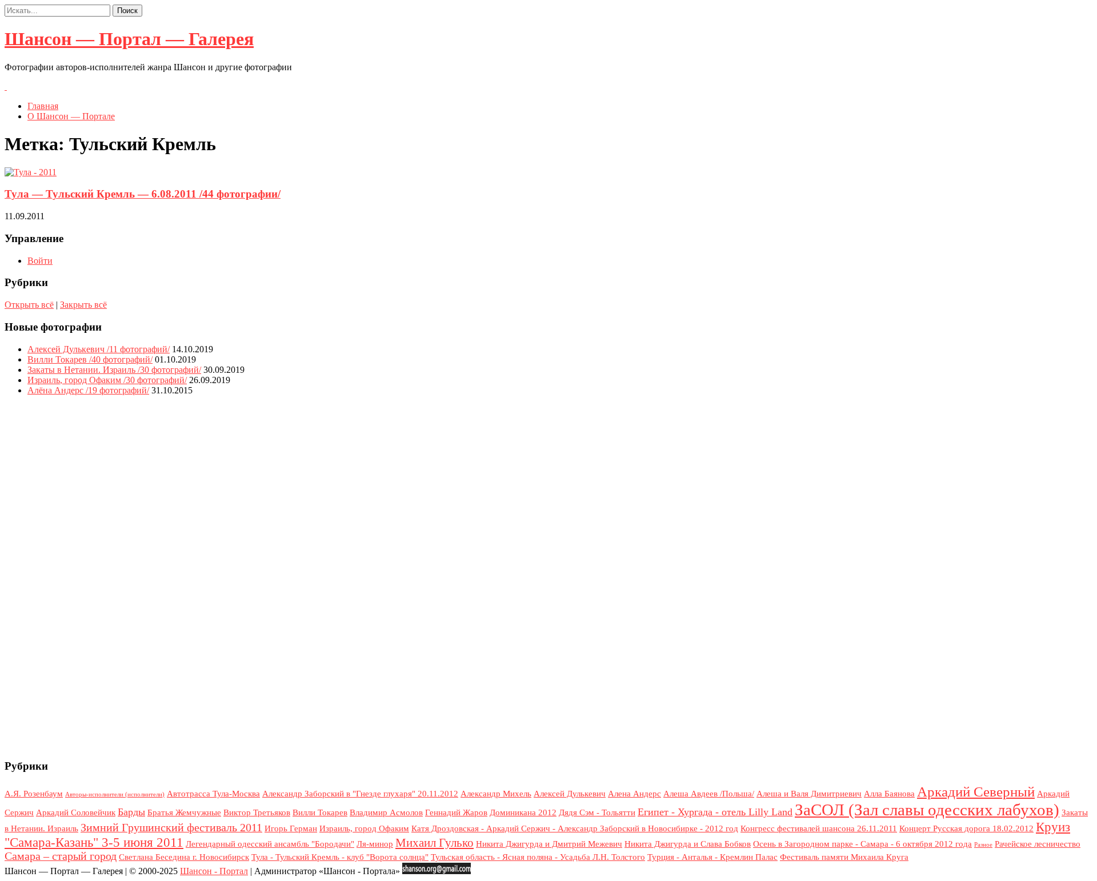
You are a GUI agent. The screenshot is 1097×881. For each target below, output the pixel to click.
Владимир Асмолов (386, 812)
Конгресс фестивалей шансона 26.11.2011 (818, 828)
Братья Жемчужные (184, 812)
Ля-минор (375, 843)
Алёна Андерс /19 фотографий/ (88, 390)
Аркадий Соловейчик (75, 812)
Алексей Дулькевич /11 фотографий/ (98, 349)
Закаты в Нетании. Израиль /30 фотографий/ (114, 370)
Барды (131, 812)
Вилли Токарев (320, 812)
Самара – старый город (61, 856)
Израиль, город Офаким (364, 828)
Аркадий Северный (976, 791)
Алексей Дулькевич (570, 793)
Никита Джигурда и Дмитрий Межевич (549, 843)
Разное (983, 845)
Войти (40, 260)
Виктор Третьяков (256, 812)
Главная (42, 106)
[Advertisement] (548, 576)
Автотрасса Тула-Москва (213, 793)
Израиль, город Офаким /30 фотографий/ (107, 380)
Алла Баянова (889, 793)
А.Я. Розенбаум (34, 793)
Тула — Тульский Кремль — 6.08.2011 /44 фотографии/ (143, 194)
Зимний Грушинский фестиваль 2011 (171, 828)
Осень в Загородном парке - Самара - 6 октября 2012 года (862, 843)
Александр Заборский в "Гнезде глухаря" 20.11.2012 (360, 793)
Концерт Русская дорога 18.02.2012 (966, 828)
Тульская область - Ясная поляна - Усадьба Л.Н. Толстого (538, 857)
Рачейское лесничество (1037, 843)
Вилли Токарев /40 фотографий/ (90, 359)
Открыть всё (29, 304)
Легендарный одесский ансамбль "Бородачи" (270, 843)
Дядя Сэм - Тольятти (597, 812)
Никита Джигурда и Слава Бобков (687, 843)
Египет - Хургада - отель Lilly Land (715, 812)
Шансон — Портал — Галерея (129, 39)
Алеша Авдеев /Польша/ (708, 793)
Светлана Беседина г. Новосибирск (184, 857)
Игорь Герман (291, 828)
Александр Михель (496, 793)
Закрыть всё (83, 304)
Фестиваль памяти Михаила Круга (844, 857)
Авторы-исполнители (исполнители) (115, 794)
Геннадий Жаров (456, 812)
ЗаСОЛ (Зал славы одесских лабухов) (927, 809)
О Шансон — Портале (71, 116)
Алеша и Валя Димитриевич (809, 793)
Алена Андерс (634, 793)
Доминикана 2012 (523, 812)
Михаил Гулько (434, 843)
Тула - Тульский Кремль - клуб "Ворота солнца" (340, 857)
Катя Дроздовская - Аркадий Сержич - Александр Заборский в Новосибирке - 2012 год (574, 828)
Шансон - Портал (214, 871)
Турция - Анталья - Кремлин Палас (712, 857)
